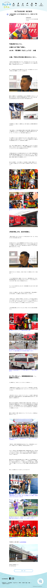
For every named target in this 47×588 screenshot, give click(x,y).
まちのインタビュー (41, 5)
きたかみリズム (6, 5)
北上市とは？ (13, 5)
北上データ (23, 5)
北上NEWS (18, 5)
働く (36, 5)
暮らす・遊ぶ (25, 582)
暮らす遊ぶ (32, 5)
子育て (27, 5)
